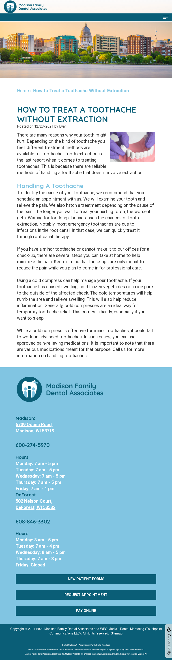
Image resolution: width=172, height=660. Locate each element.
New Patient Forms (86, 579)
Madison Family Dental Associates (68, 628)
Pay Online (86, 611)
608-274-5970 (33, 445)
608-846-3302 (33, 521)
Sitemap (117, 633)
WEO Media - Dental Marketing (122, 628)
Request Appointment (86, 595)
